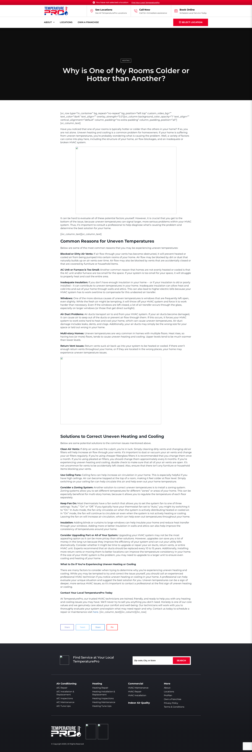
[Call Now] (135, 11)
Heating (126, 61)
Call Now (144, 9)
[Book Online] (176, 11)
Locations (66, 22)
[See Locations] (91, 11)
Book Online (187, 9)
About (48, 22)
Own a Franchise (88, 22)
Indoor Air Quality (139, 702)
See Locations (103, 9)
